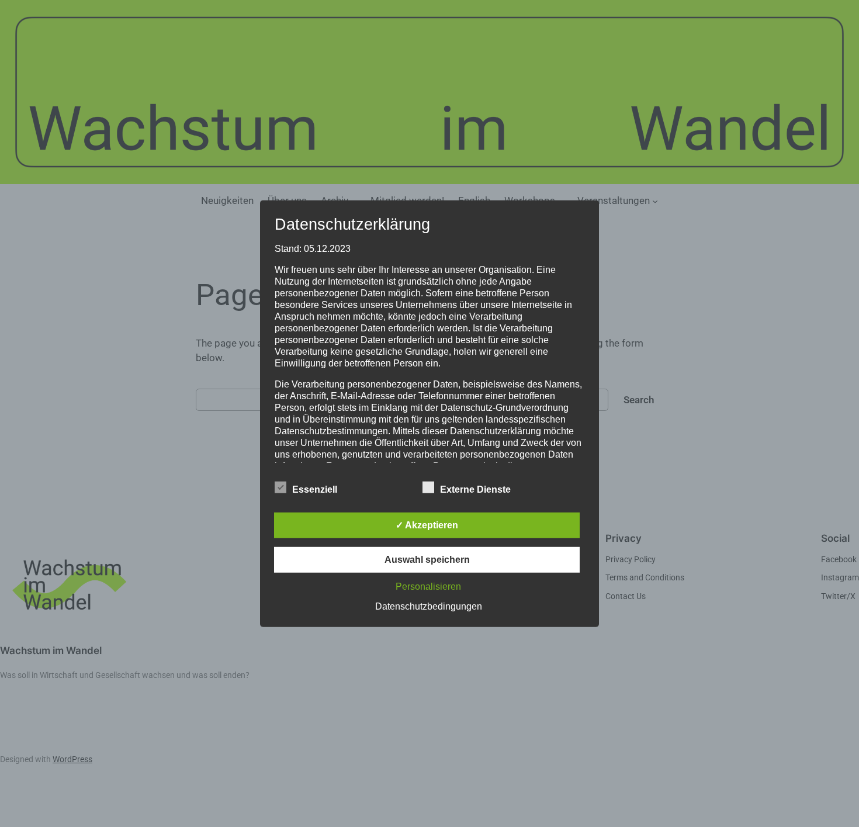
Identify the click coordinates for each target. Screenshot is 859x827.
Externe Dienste (475, 489)
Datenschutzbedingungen (428, 606)
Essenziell (314, 489)
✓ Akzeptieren (427, 525)
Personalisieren (428, 586)
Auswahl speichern (427, 560)
